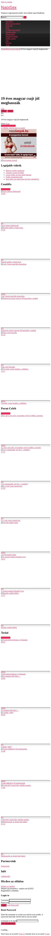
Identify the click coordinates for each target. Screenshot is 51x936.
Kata (7, 124)
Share (10, 111)
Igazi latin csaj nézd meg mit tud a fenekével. (22, 179)
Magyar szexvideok (13, 24)
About (4, 111)
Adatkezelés (5, 876)
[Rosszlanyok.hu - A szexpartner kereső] (19, 158)
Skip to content (6, 2)
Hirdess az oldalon (8, 886)
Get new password (8, 923)
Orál (7, 28)
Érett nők (9, 26)
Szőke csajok (11, 39)
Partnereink (5, 866)
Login (4, 905)
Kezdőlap (9, 21)
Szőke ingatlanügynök (14, 177)
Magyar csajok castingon (15, 171)
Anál (7, 45)
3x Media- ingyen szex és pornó (13, 128)
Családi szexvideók (13, 30)
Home (3, 49)
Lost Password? (13, 905)
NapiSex (9, 7)
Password (4, 903)
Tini (7, 41)
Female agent (11, 32)
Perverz (8, 43)
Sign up (22, 934)
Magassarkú (10, 34)
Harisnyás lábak (12, 36)
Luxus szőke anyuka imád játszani (18, 175)
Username (5, 900)
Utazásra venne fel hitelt (15, 173)
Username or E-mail (8, 921)
